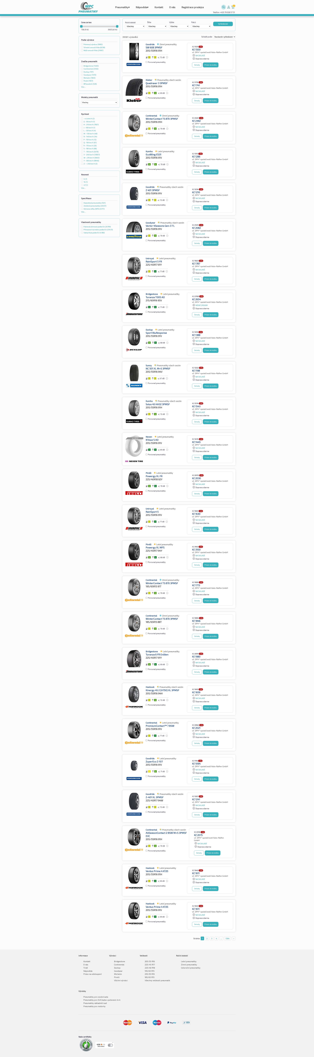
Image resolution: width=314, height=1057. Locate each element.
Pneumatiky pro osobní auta (95, 997)
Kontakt (159, 7)
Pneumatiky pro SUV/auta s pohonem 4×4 (101, 1000)
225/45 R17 (150, 964)
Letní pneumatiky (188, 961)
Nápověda (142, 7)
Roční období (130, 22)
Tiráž (85, 968)
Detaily (197, 65)
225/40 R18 (150, 968)
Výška (171, 22)
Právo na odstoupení (92, 974)
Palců (193, 22)
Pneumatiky (122, 7)
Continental (91, 69)
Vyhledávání (223, 24)
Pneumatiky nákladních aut (95, 1003)
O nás (172, 7)
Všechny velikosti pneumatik (157, 980)
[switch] (110, 1045)
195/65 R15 (149, 971)
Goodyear (90, 75)
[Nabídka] (112, 1043)
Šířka (149, 22)
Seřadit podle (207, 37)
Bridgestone (91, 66)
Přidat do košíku (210, 65)
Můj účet (228, 7)
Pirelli (88, 81)
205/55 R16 (150, 961)
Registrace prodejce (193, 7)
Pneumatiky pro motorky (94, 1006)
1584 (227, 938)
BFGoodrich (90, 84)
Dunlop (88, 72)
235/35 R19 (150, 974)
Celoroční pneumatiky (190, 968)
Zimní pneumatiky (189, 964)
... (221, 938)
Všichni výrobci (121, 980)
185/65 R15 (149, 977)
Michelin (89, 78)
